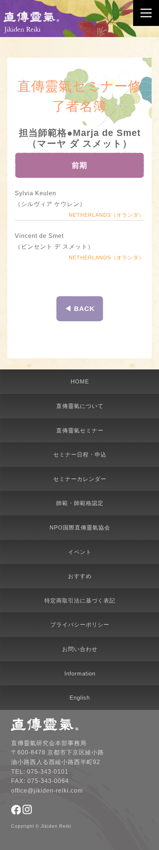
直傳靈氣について (80, 406)
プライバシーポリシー (79, 624)
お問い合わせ (80, 649)
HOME (80, 381)
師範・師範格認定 (80, 503)
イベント (80, 552)
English (80, 697)
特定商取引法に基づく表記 (79, 600)
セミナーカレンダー (79, 479)
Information (79, 673)
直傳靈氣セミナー (80, 430)
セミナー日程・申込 (79, 454)
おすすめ (80, 576)
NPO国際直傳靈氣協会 (80, 527)
